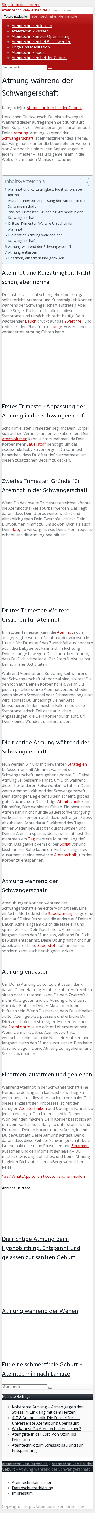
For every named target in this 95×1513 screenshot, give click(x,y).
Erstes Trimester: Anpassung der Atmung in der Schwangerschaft (47, 203)
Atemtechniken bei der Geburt (39, 57)
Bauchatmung (61, 913)
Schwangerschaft (17, 138)
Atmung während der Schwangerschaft (39, 246)
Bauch (30, 321)
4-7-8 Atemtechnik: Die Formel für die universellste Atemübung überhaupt (46, 1420)
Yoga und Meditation (31, 47)
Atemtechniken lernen (32, 25)
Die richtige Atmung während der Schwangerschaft (35, 238)
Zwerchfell (73, 321)
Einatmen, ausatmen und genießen (36, 258)
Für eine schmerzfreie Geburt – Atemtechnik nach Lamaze (42, 1369)
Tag (31, 838)
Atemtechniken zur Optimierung (41, 36)
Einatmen (80, 1145)
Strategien (77, 764)
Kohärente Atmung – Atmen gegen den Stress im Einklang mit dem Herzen (48, 1409)
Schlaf (65, 844)
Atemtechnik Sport (29, 52)
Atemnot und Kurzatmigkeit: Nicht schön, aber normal (45, 192)
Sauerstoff (36, 444)
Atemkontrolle (21, 1027)
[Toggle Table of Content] (82, 182)
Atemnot (65, 632)
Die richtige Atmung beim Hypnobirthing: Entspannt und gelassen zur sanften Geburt (41, 1248)
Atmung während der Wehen (40, 1311)
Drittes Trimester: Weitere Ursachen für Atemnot (40, 226)
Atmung (21, 133)
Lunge (56, 326)
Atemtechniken (33, 1108)
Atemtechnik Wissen (30, 31)
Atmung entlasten (22, 252)
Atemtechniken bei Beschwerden (41, 41)
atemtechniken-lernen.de (54, 16)
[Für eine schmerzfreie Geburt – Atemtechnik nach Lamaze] (34, 1352)
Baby (16, 529)
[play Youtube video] (47, 576)
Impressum (22, 1493)
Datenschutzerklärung (32, 1487)
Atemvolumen (14, 438)
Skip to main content (21, 4)
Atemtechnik (68, 801)
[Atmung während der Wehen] (34, 1299)
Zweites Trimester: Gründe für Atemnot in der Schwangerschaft (45, 215)
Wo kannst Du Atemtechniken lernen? (46, 1428)
